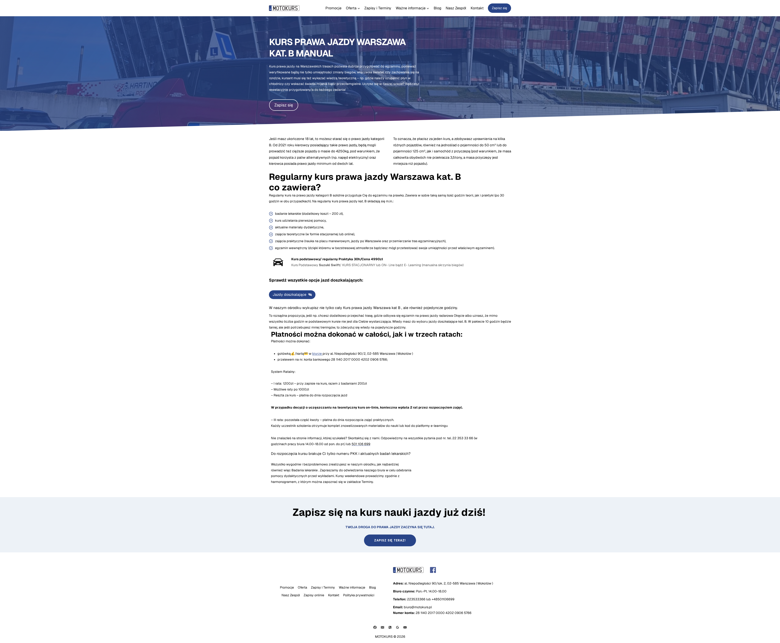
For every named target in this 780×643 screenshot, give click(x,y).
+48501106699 (443, 599)
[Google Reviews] (397, 627)
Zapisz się (499, 8)
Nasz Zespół (456, 8)
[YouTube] (405, 627)
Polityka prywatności (358, 595)
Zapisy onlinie (314, 595)
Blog (437, 8)
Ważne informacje (352, 587)
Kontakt (477, 8)
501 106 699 (361, 444)
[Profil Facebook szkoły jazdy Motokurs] (452, 570)
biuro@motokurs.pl (418, 607)
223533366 (416, 599)
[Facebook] (375, 627)
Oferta (302, 587)
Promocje (333, 8)
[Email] (382, 627)
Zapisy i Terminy (377, 8)
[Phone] (390, 627)
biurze (317, 353)
